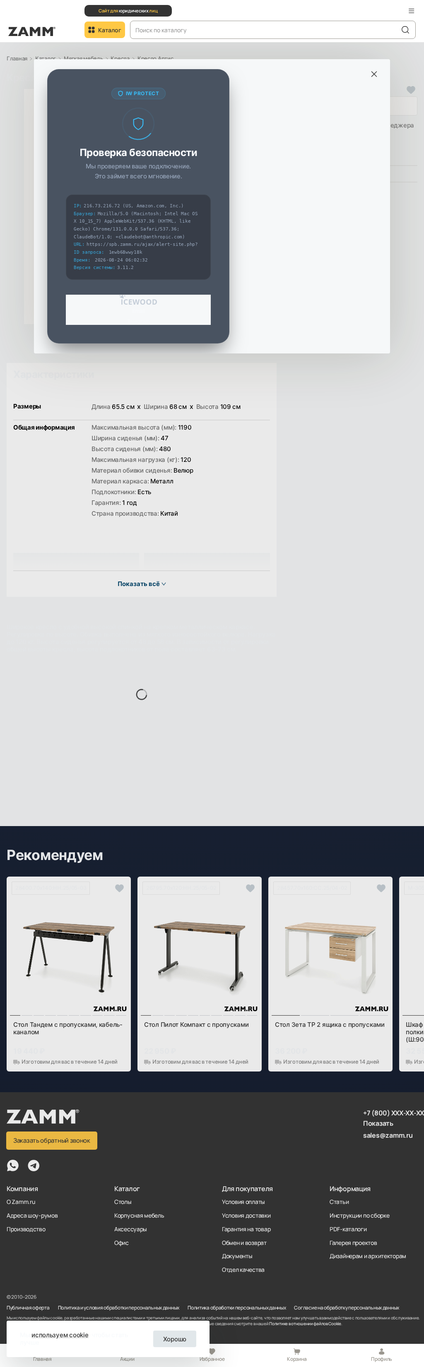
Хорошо (174, 1339)
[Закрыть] (374, 74)
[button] (411, 11)
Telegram (138, 321)
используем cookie (59, 1335)
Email (138, 311)
